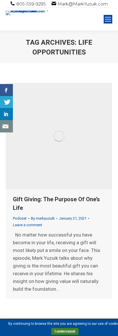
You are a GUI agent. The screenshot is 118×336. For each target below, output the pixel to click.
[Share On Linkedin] (6, 114)
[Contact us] (6, 126)
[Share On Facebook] (6, 90)
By (43, 218)
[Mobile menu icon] (108, 19)
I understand (65, 331)
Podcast (20, 218)
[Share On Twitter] (6, 102)
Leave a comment (27, 225)
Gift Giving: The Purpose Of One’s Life (56, 203)
